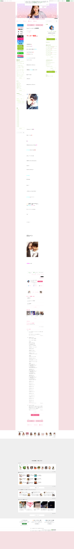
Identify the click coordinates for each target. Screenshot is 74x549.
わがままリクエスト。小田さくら (20, 71)
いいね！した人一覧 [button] (33, 274)
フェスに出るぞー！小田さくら (20, 66)
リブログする (41, 272)
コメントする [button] (36, 272)
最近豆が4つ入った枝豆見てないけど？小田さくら (20, 61)
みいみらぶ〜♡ (28, 324)
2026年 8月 (20, 94)
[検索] (56, 21)
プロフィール (49, 35)
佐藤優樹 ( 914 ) (19, 87)
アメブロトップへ (37, 515)
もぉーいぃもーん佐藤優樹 (33, 28)
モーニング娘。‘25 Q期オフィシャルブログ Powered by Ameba (51, 54)
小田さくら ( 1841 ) (19, 88)
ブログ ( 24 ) (18, 82)
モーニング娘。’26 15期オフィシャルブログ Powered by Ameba (51, 49)
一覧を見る (51, 68)
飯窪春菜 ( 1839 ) (19, 83)
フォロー (40, 281)
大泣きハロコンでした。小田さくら (20, 73)
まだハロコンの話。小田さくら (20, 69)
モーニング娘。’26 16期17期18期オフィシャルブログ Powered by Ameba (51, 47)
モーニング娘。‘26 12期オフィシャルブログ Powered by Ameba (51, 52)
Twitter (30, 285)
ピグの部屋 (53, 35)
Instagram (41, 285)
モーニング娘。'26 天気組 (51, 31)
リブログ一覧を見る (41, 326)
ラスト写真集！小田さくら (20, 65)
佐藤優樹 (31, 296)
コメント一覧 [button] (38, 274)
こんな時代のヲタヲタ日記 (49, 66)
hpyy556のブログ (48, 61)
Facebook (36, 285)
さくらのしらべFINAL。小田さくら (20, 63)
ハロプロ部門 (51, 34)
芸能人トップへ (37, 487)
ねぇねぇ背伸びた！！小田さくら (20, 68)
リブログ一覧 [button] (42, 274)
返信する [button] (42, 335)
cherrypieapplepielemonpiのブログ (50, 62)
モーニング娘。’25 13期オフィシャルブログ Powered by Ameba (51, 50)
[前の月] (18, 94)
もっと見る (35, 318)
